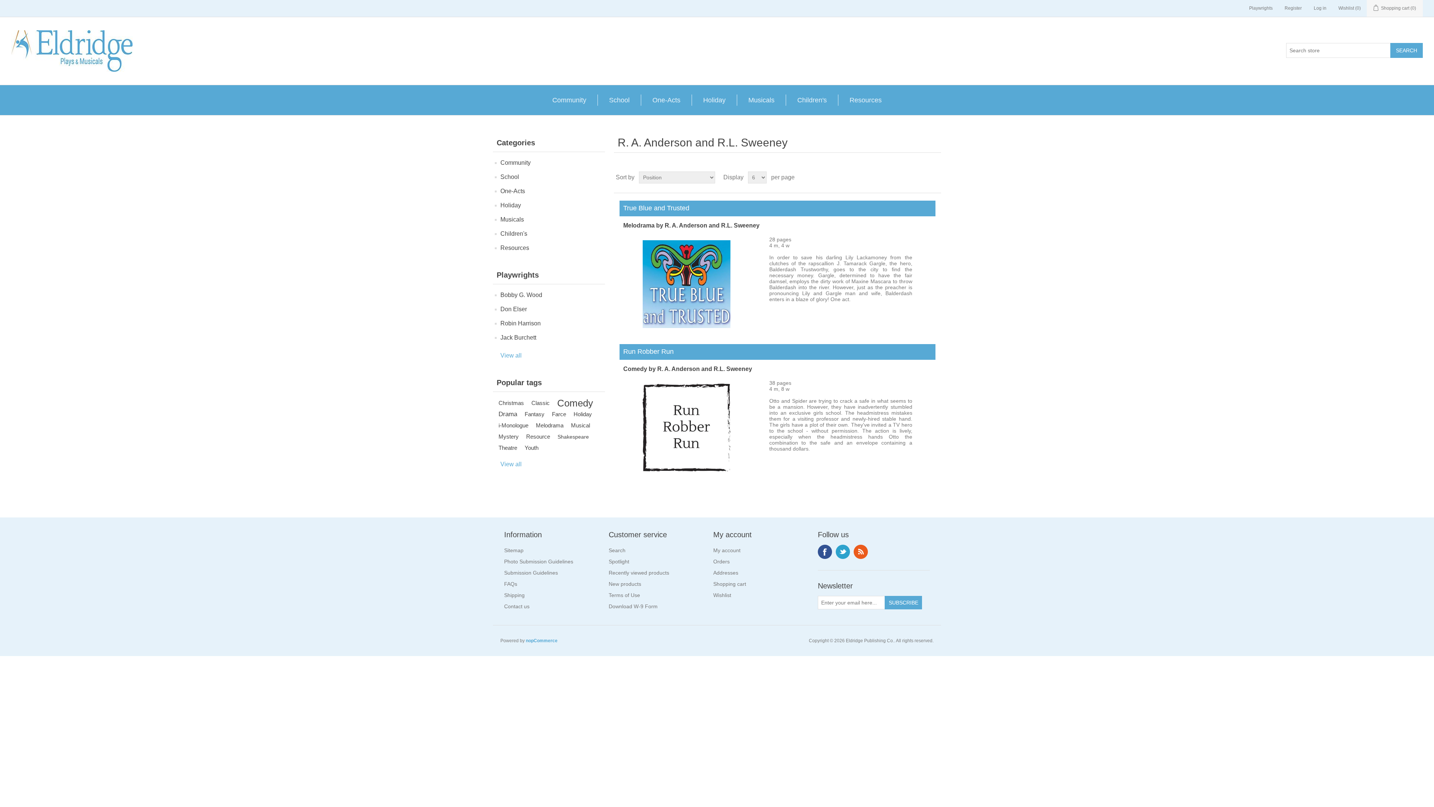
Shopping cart (729, 584)
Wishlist (722, 595)
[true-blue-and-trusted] (686, 326)
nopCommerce (542, 640)
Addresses (725, 573)
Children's (812, 100)
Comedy (575, 403)
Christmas (511, 403)
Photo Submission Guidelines (538, 562)
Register (1293, 8)
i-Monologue (513, 425)
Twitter (843, 552)
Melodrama (550, 425)
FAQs (510, 584)
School (619, 100)
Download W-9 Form (633, 606)
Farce (559, 414)
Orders (721, 562)
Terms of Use (624, 595)
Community (569, 100)
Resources (866, 100)
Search (617, 550)
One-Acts (666, 100)
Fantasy (534, 414)
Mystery (509, 436)
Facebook (825, 552)
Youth (531, 448)
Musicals (761, 100)
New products (625, 584)
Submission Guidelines (531, 573)
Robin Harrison (520, 323)
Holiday (714, 100)
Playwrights (1261, 8)
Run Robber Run (647, 351)
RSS (861, 552)
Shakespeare (573, 437)
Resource (538, 436)
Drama (508, 414)
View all (511, 355)
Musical (580, 425)
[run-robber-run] (686, 470)
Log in (1320, 8)
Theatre (508, 448)
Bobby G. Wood (521, 295)
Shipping (514, 595)
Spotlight (619, 562)
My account (727, 550)
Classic (540, 403)
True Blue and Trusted (654, 208)
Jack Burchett (518, 337)
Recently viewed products (639, 573)
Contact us (517, 606)
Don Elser (513, 309)
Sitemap (514, 550)
